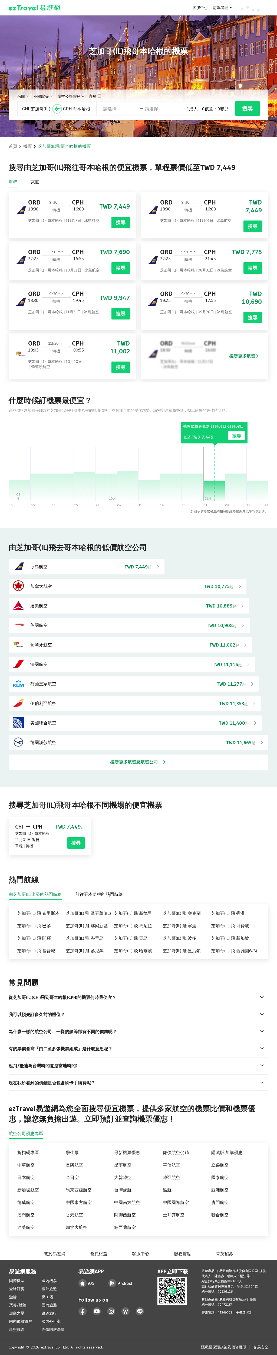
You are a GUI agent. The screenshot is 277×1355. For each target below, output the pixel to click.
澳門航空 (26, 1214)
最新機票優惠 (127, 1152)
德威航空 (26, 1202)
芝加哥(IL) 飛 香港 (228, 913)
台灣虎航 (122, 1190)
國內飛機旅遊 (20, 1321)
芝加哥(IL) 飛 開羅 (34, 938)
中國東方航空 (79, 1202)
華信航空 (171, 1165)
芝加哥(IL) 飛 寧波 (179, 925)
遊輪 (13, 1297)
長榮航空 (74, 1165)
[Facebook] (82, 1311)
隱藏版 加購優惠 (227, 1152)
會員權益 (98, 1253)
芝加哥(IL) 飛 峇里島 (85, 938)
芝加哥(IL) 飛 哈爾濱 (133, 950)
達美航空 (26, 1227)
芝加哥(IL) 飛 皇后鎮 (182, 950)
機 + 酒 (47, 1297)
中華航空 (26, 1165)
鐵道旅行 (49, 1313)
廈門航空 (220, 1202)
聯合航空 (220, 1214)
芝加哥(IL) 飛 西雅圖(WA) (234, 950)
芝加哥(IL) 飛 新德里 (133, 913)
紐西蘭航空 (125, 1227)
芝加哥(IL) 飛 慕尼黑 (85, 950)
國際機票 (16, 1280)
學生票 (72, 1152)
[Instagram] (111, 1311)
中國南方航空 (127, 1202)
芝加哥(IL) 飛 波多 (179, 938)
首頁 (13, 146)
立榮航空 (220, 1165)
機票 (27, 146)
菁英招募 (224, 1253)
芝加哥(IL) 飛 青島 (131, 938)
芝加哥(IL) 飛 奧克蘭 (182, 913)
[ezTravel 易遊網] (34, 8)
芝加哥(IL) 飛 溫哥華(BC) (88, 913)
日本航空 (26, 1177)
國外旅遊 (49, 1288)
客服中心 (200, 7)
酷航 (167, 1190)
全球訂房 (16, 1288)
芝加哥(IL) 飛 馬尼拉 (133, 925)
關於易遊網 (54, 1253)
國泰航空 (220, 1177)
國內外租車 (51, 1321)
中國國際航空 (176, 1202)
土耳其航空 (173, 1214)
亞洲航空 (220, 1190)
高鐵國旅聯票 (53, 1329)
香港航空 (74, 1214)
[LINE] (140, 1311)
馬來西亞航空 (79, 1190)
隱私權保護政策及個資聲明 (223, 1347)
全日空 (72, 1177)
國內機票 (49, 1280)
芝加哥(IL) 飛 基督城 (36, 950)
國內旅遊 (49, 1305)
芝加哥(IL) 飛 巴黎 (34, 925)
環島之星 (16, 1313)
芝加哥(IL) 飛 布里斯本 (38, 913)
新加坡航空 (28, 1190)
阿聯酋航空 (125, 1214)
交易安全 (260, 1347)
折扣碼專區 (28, 1152)
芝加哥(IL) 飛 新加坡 (230, 938)
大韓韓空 (122, 1177)
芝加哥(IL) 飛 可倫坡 (230, 925)
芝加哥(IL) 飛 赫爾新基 (87, 925)
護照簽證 (16, 1329)
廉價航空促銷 (176, 1152)
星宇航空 (122, 1165)
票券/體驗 (17, 1305)
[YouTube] (97, 1311)
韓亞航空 (171, 1177)
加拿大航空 (76, 1227)
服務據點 (182, 1253)
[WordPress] (125, 1311)
